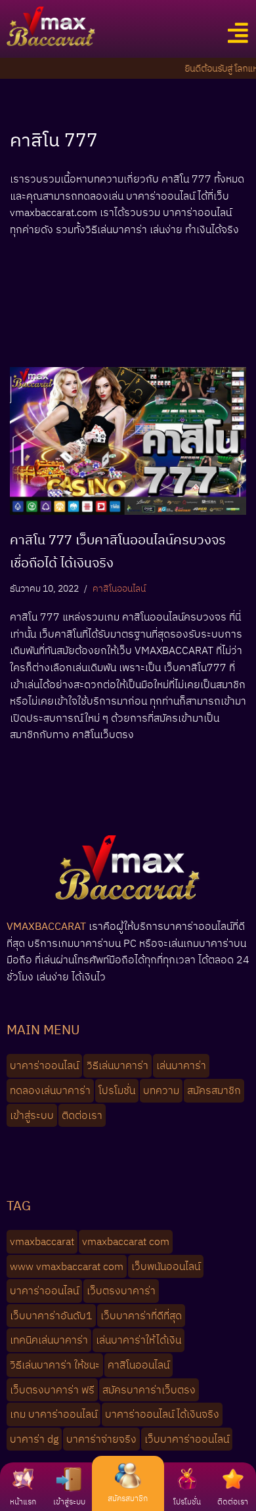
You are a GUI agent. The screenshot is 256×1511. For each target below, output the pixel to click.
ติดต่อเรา (232, 1501)
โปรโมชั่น (187, 1501)
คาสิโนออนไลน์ (119, 588)
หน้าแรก (23, 1501)
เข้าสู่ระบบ (69, 1501)
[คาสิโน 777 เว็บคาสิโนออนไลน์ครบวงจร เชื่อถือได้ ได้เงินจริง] (128, 441)
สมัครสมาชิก (128, 1498)
